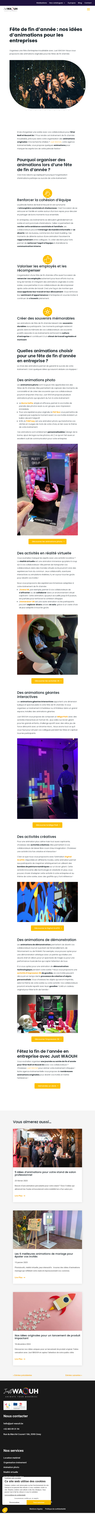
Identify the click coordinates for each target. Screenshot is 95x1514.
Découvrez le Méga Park (47, 825)
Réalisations (41, 3)
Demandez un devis (47, 1086)
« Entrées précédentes (22, 1375)
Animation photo (11, 1467)
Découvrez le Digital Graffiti (47, 928)
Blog (80, 3)
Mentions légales (36, 1509)
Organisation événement (15, 1462)
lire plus (18, 1196)
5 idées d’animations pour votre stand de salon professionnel (45, 1173)
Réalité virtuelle (10, 1472)
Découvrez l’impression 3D (47, 1039)
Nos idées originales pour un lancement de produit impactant (47, 1337)
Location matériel (11, 1458)
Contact (88, 3)
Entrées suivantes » (73, 1375)
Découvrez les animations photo (47, 541)
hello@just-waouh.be (13, 1423)
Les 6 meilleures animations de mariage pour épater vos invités (44, 1255)
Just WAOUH (55, 142)
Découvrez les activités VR (47, 681)
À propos (72, 3)
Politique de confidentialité (55, 1509)
